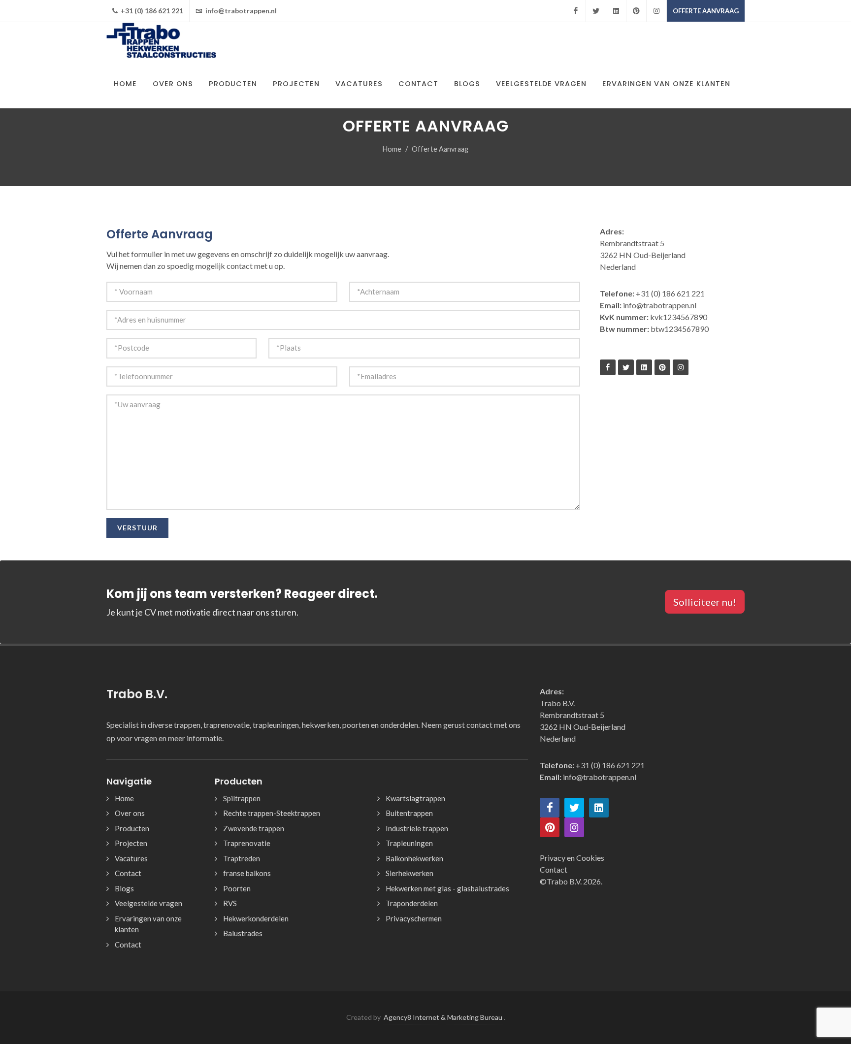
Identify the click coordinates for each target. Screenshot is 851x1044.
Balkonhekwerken (414, 858)
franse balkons (247, 873)
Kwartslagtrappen (415, 798)
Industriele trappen (417, 828)
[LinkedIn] (616, 11)
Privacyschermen (414, 918)
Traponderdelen (412, 903)
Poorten (237, 888)
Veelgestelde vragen (148, 903)
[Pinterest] (636, 11)
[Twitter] (596, 11)
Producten (132, 828)
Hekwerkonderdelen (256, 918)
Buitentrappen (409, 813)
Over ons (130, 813)
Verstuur (137, 527)
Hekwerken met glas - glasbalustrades (447, 888)
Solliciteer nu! (704, 602)
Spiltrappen (242, 798)
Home (392, 149)
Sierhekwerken (409, 873)
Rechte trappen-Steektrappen (271, 813)
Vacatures (131, 858)
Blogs (124, 888)
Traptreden (241, 858)
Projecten (131, 843)
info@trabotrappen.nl (240, 10)
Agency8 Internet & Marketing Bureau (443, 1017)
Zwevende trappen (253, 828)
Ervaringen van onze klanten (148, 924)
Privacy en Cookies (572, 857)
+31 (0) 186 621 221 (151, 10)
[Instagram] (656, 11)
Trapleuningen (409, 843)
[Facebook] (576, 11)
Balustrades (242, 933)
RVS (230, 903)
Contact (128, 873)
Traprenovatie (246, 843)
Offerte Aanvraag (706, 11)
